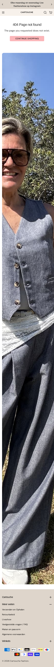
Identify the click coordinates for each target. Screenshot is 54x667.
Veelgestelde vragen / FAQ (15, 624)
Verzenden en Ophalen (13, 609)
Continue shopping (27, 38)
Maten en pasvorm (11, 629)
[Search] (45, 12)
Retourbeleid (8, 614)
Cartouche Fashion (19, 661)
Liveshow (6, 619)
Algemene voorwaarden (13, 634)
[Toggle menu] (3, 12)
